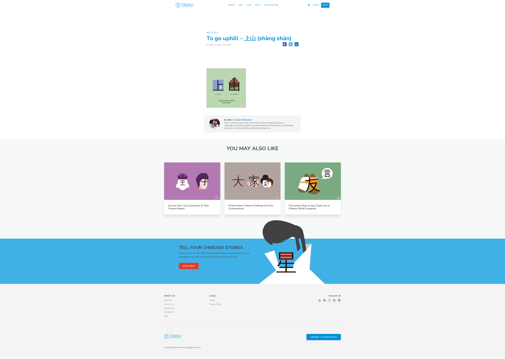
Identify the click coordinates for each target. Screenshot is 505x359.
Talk (248, 5)
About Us (168, 300)
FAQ (166, 316)
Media (212, 300)
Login (315, 5)
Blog (258, 5)
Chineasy (185, 5)
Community (169, 308)
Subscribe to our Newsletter (323, 337)
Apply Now (189, 266)
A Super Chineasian (223, 44)
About (231, 5)
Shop (325, 5)
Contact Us (169, 304)
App (241, 5)
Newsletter (271, 5)
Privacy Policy (215, 304)
